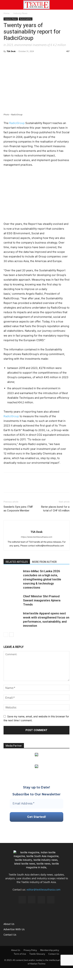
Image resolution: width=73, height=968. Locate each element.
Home (7, 13)
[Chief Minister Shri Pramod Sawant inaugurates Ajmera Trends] (12, 600)
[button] (6, 5)
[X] (15, 59)
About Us (9, 924)
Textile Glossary (37, 953)
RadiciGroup (17, 123)
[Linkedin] (41, 899)
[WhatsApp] (23, 59)
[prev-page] (6, 634)
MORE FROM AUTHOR (44, 561)
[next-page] (11, 634)
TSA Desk (11, 51)
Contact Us (10, 934)
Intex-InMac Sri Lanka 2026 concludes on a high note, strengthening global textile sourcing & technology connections (42, 579)
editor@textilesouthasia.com (43, 889)
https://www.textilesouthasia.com (36, 537)
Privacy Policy (30, 950)
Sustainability (25, 19)
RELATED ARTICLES (17, 561)
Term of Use (20, 953)
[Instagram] (31, 899)
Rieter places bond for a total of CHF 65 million (55, 508)
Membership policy (49, 950)
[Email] (31, 59)
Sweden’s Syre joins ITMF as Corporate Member (18, 508)
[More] (40, 59)
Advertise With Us (14, 929)
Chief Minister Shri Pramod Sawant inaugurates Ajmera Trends (41, 600)
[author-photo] (36, 525)
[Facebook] (7, 59)
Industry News (20, 13)
